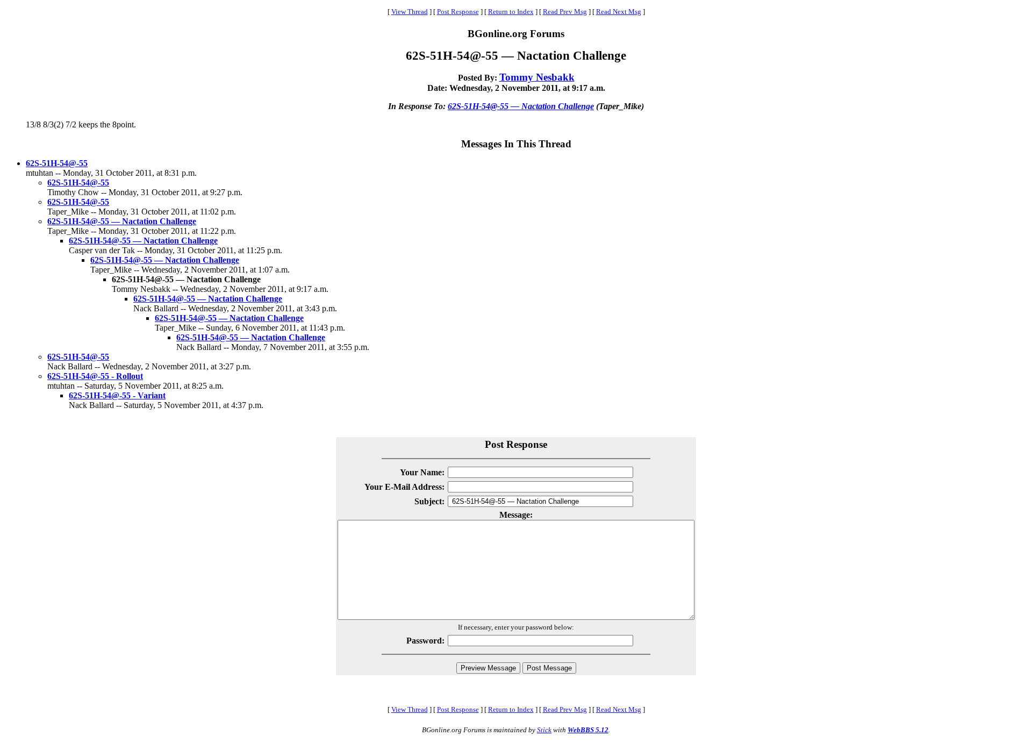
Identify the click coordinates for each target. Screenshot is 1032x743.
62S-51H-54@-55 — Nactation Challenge (521, 106)
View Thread (409, 12)
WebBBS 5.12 (588, 730)
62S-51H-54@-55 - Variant (117, 395)
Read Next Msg (618, 12)
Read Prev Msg (565, 12)
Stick (544, 730)
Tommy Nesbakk (537, 77)
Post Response (458, 12)
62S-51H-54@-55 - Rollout (95, 376)
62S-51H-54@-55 (57, 163)
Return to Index (511, 12)
